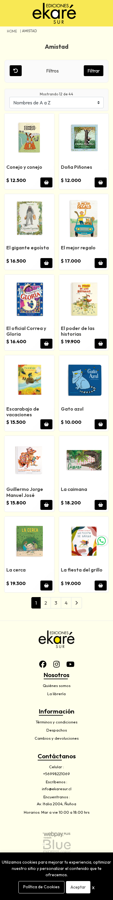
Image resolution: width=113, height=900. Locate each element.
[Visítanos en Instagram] (56, 664)
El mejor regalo (78, 248)
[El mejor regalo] (84, 219)
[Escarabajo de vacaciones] (29, 380)
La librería (56, 693)
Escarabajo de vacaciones (22, 412)
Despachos (56, 730)
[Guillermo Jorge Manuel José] (29, 460)
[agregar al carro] (46, 182)
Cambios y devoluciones (57, 738)
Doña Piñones (76, 167)
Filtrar (93, 71)
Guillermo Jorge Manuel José (24, 492)
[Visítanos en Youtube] (70, 664)
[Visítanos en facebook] (42, 664)
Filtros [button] (53, 71)
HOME (12, 31)
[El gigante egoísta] (29, 219)
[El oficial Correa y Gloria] (29, 299)
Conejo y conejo (24, 167)
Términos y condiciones (56, 722)
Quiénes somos (57, 685)
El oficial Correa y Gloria (26, 331)
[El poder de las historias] (84, 299)
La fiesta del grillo (81, 570)
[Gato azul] (84, 380)
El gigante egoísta (27, 248)
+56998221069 (56, 773)
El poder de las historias (78, 331)
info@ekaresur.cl (56, 788)
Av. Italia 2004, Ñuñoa (56, 803)
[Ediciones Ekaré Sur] (54, 13)
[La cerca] (29, 541)
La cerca (16, 570)
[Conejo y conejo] (29, 138)
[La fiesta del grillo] (84, 541)
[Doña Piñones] (84, 138)
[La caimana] (84, 460)
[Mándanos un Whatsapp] (102, 541)
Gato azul (72, 409)
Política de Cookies (41, 886)
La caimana (74, 489)
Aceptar (78, 887)
